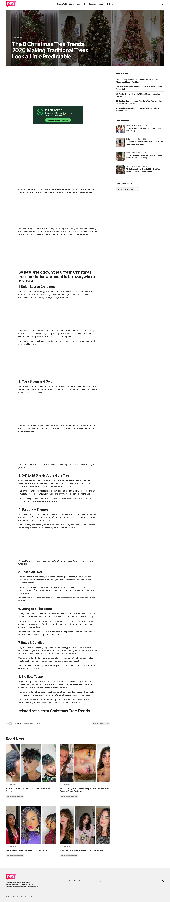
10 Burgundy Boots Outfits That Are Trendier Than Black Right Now (144, 143)
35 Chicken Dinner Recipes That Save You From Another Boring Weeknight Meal (139, 102)
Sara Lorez (131, 125)
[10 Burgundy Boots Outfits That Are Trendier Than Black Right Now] (120, 142)
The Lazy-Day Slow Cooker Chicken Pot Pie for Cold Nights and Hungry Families (137, 81)
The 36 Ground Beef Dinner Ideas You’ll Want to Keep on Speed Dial (139, 88)
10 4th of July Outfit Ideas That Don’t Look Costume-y (143, 129)
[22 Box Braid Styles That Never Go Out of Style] (31, 825)
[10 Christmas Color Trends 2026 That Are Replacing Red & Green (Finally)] (120, 169)
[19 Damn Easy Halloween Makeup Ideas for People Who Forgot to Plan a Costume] (85, 763)
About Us (68, 881)
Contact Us (78, 881)
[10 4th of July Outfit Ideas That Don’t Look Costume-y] (120, 129)
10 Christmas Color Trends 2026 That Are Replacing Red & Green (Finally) (143, 170)
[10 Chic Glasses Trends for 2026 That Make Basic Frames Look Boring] (120, 156)
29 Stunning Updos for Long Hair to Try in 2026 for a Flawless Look (137, 109)
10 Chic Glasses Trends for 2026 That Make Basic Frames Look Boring (144, 156)
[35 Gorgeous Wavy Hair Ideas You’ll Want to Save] (85, 825)
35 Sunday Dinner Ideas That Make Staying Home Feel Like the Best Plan (138, 95)
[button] (158, 4)
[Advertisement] (58, 89)
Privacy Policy (100, 881)
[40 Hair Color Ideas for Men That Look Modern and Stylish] (31, 763)
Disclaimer (88, 881)
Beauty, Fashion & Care (101, 724)
